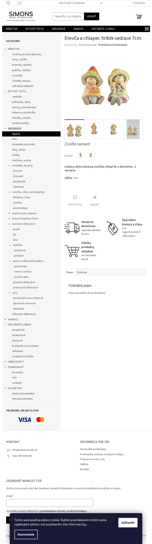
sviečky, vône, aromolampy (28, 192)
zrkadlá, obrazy (21, 81)
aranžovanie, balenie (24, 213)
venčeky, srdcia (21, 160)
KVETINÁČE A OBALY (19, 325)
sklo (14, 139)
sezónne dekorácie (23, 224)
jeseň (16, 229)
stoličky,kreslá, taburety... (27, 54)
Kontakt (84, 469)
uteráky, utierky (21, 118)
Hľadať (91, 16)
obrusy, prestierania (24, 107)
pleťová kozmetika (23, 394)
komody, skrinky (22, 65)
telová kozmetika (22, 399)
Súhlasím (128, 522)
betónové (20, 250)
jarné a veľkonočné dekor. (28, 261)
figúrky (16, 134)
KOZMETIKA (15, 388)
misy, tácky (19, 150)
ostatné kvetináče (23, 356)
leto (15, 240)
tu (84, 524)
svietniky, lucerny (22, 166)
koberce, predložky (24, 113)
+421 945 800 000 (22, 456)
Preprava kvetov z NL (92, 459)
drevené (18, 176)
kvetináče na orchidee (25, 346)
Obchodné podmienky (72, 3)
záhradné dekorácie (24, 314)
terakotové (19, 335)
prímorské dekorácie (25, 288)
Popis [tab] (69, 272)
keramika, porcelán (23, 144)
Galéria (84, 464)
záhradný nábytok (22, 86)
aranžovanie (21, 277)
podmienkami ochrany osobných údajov (63, 511)
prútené (19, 256)
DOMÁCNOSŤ (16, 367)
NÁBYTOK (14, 49)
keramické (19, 182)
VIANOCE (13, 319)
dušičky (17, 245)
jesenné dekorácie (24, 282)
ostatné (16, 383)
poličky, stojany (21, 70)
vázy (15, 293)
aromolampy (20, 208)
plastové (17, 341)
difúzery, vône (21, 197)
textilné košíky (20, 123)
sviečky (17, 203)
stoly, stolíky (19, 60)
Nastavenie (26, 534)
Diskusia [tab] (82, 272)
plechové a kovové (24, 303)
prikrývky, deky (21, 102)
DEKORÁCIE (14, 129)
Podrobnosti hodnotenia (112, 45)
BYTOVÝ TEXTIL (17, 91)
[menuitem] (12, 29)
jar (14, 235)
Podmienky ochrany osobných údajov (102, 454)
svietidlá (17, 76)
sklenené (18, 187)
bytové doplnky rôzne (25, 219)
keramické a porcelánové (28, 298)
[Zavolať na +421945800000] (12, 3)
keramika (17, 372)
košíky (16, 155)
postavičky (20, 266)
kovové (17, 171)
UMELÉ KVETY (16, 362)
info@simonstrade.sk (24, 450)
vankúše (17, 97)
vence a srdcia (22, 272)
